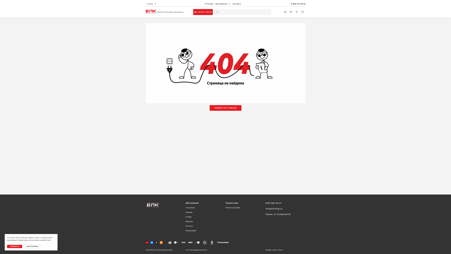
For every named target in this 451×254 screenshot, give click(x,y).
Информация (191, 230)
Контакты (237, 4)
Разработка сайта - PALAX (274, 250)
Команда (189, 212)
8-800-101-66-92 (298, 4)
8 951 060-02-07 (273, 203)
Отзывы (188, 217)
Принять (14, 246)
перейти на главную (225, 108)
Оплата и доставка (233, 207)
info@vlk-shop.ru (273, 208)
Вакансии (189, 221)
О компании (190, 207)
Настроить (32, 246)
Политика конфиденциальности (196, 250)
